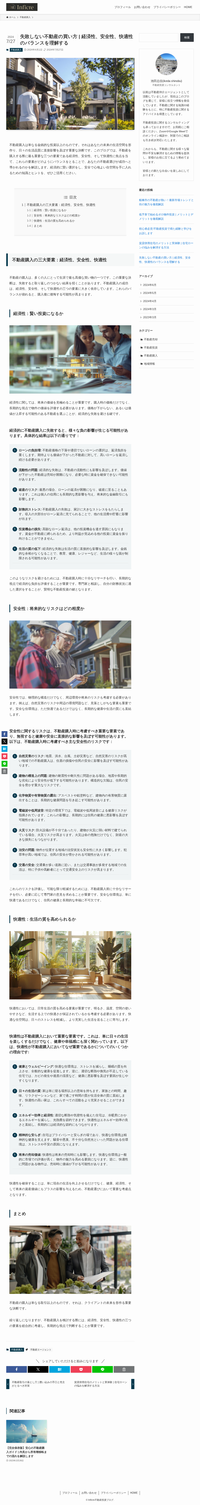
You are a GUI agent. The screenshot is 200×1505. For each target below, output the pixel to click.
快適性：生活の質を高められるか (54, 220)
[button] (16, 1369)
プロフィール (70, 1492)
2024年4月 (149, 301)
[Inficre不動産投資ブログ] (22, 7)
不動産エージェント (40, 1349)
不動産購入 (16, 50)
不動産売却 (151, 339)
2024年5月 (149, 292)
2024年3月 (149, 309)
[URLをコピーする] (124, 1369)
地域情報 (149, 363)
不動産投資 (151, 347)
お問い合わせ (89, 1492)
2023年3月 (149, 317)
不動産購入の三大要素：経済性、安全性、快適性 (61, 204)
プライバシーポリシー (113, 1492)
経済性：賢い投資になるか (50, 210)
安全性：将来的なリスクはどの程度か (57, 215)
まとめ (38, 225)
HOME (134, 1492)
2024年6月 (149, 284)
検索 (187, 37)
